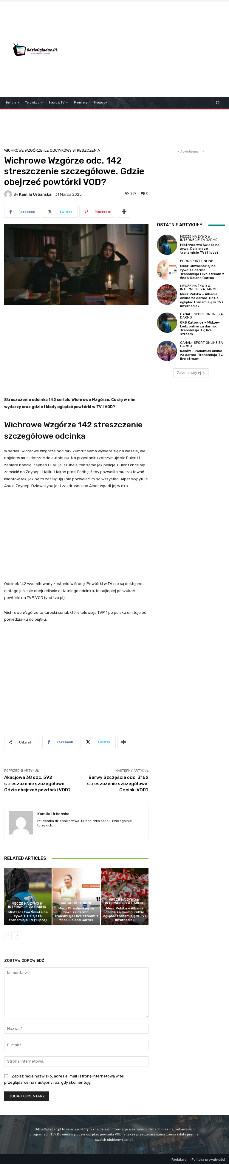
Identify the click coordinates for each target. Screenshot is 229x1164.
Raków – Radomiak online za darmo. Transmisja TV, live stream (201, 355)
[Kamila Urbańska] (9, 194)
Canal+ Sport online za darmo (201, 316)
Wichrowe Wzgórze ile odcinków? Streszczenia (52, 150)
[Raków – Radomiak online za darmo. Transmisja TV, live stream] (167, 351)
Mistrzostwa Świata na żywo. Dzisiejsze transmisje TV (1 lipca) (28, 916)
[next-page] (17, 935)
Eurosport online (75, 903)
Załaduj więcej (189, 372)
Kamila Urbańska (35, 194)
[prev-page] (8, 935)
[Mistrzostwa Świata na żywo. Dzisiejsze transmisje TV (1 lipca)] (28, 896)
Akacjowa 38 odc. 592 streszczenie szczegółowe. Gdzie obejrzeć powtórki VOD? (37, 784)
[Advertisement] (151, 49)
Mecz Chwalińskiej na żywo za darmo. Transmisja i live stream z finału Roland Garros (76, 914)
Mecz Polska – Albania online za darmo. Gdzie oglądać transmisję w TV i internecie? (124, 914)
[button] (218, 102)
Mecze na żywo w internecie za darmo (27, 905)
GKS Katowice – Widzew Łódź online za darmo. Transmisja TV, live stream (200, 328)
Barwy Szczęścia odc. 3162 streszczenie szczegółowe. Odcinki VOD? (117, 784)
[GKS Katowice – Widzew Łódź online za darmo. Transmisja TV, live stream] (167, 323)
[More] (124, 212)
